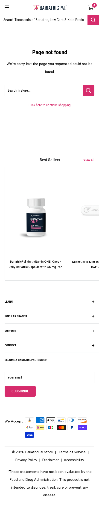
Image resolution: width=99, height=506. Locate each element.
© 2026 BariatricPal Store (32, 452)
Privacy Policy (26, 460)
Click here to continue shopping (49, 105)
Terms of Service (72, 452)
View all (88, 160)
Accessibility (74, 460)
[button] (90, 7)
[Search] (93, 20)
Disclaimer (50, 460)
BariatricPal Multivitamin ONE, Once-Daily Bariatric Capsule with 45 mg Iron (35, 264)
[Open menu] (7, 7)
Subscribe (24, 391)
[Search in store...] (88, 90)
